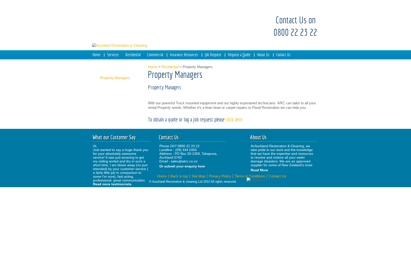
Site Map (198, 176)
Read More (259, 170)
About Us (263, 54)
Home (96, 54)
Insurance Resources (184, 54)
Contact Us (283, 54)
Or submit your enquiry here (182, 166)
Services (113, 54)
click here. (235, 119)
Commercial (155, 54)
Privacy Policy (220, 176)
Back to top (179, 176)
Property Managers (115, 78)
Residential (133, 54)
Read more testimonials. (112, 184)
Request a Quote (239, 54)
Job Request (213, 54)
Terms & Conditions (250, 176)
